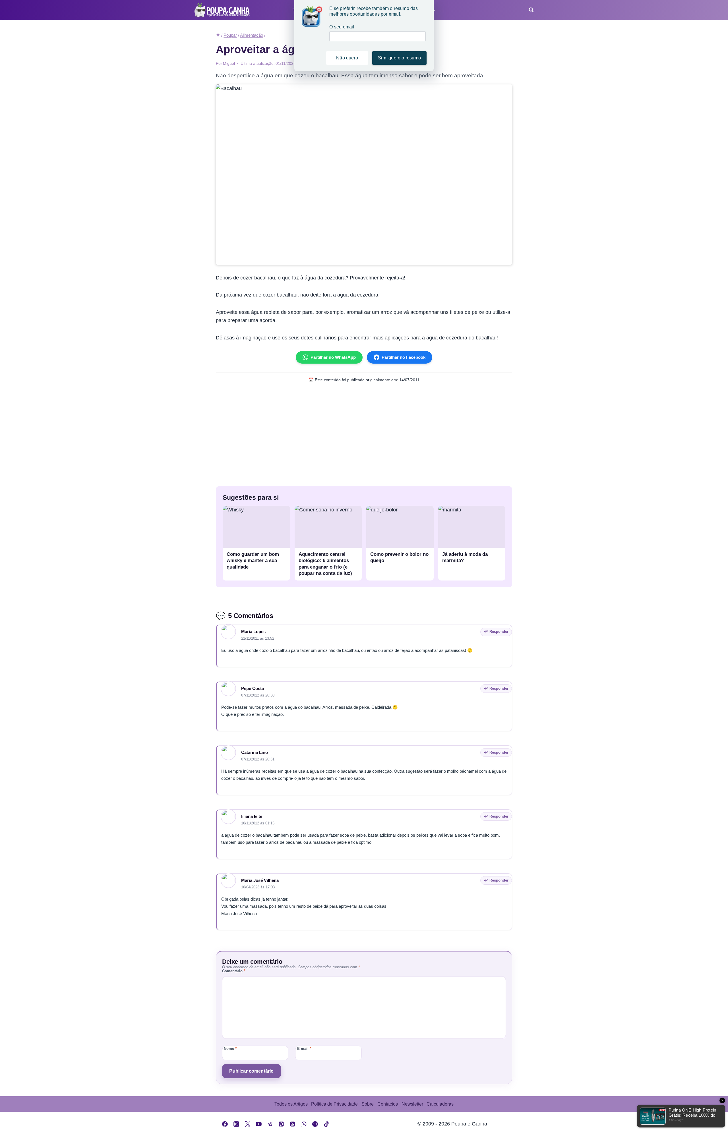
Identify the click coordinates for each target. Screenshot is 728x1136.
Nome (230, 1048)
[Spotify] (315, 1124)
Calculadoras (440, 1104)
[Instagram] (236, 1124)
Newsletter (412, 1104)
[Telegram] (270, 1124)
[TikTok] (326, 1124)
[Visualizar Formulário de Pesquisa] (529, 10)
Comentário (233, 971)
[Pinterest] (281, 1124)
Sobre (367, 1104)
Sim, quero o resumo (399, 57)
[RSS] (292, 1124)
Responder (498, 631)
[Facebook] (225, 1124)
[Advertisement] (364, 438)
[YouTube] (258, 1124)
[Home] (218, 35)
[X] (247, 1124)
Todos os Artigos (291, 1104)
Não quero (347, 57)
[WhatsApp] (304, 1124)
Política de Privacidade (334, 1104)
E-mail (304, 1048)
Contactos (387, 1104)
